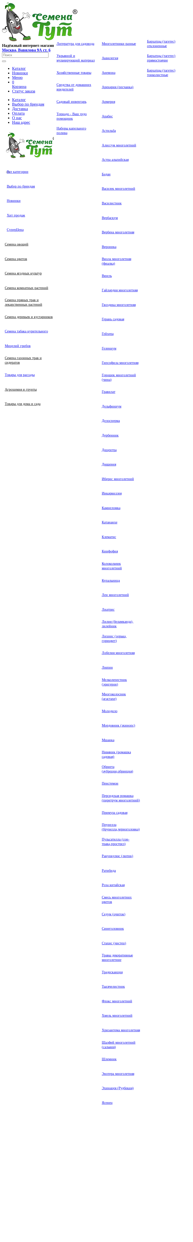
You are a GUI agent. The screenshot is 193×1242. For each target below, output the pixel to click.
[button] (19, 68)
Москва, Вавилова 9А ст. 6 (26, 50)
